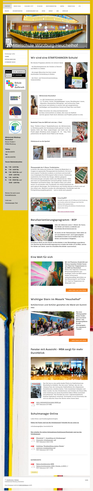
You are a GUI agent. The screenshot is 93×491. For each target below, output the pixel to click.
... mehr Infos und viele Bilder (76, 290)
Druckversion (10, 480)
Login (86, 480)
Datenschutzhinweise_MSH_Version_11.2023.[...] (52, 466)
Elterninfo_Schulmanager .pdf (46, 440)
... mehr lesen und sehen (78, 340)
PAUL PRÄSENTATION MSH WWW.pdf (48, 402)
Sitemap (16, 480)
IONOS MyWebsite (23, 485)
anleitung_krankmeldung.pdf (45, 448)
